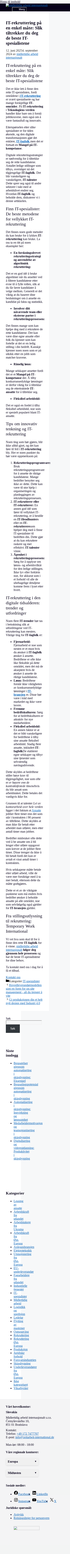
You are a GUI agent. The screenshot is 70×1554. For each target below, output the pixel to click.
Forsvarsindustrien (25, 1360)
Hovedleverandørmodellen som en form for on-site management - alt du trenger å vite (24, 990)
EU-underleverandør (24, 1269)
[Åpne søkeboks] (9, 9)
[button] (22, 1461)
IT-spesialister (31, 981)
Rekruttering (21, 1335)
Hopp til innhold (10, 1)
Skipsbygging (22, 1363)
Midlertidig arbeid (20, 1301)
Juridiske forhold (19, 1354)
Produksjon (21, 1349)
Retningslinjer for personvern (31, 1518)
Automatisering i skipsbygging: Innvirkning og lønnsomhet (23, 1110)
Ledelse (18, 1317)
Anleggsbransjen (24, 1247)
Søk (8, 1018)
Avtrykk (19, 1514)
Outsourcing (21, 1331)
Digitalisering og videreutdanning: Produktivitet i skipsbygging (24, 1149)
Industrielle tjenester (20, 1287)
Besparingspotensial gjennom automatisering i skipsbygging (26, 1091)
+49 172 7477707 (28, 1433)
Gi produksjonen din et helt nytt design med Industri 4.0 (24, 1001)
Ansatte (36, 810)
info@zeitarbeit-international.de (34, 1437)
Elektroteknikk (23, 1250)
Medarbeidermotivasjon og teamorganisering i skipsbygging (28, 1130)
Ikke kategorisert (21, 1382)
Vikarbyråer (21, 1388)
